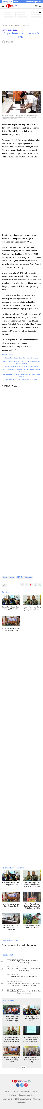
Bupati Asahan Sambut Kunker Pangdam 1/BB (21, 380)
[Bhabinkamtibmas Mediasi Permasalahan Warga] (31, 1051)
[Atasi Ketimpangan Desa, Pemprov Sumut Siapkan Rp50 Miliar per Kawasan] (32, 600)
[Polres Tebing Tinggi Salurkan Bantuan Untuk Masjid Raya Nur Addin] (32, 897)
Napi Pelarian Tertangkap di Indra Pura (24, 977)
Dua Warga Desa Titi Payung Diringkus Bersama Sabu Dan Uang (24, 970)
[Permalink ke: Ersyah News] (3, 41)
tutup (23, 1067)
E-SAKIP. (19, 577)
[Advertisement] (21, 67)
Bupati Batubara (8, 577)
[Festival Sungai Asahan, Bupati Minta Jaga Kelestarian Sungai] (11, 1010)
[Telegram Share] (35, 584)
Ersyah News (9, 41)
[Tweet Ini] (26, 584)
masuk (15, 945)
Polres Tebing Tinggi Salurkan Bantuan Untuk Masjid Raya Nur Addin (21, 371)
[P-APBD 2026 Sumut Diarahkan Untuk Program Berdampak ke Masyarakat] (31, 1030)
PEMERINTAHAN (13, 30)
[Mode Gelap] (36, 6)
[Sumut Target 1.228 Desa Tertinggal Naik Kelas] (11, 600)
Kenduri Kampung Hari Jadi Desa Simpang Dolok (21, 367)
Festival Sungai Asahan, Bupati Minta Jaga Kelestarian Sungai (24, 962)
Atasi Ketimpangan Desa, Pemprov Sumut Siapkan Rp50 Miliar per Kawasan (21, 362)
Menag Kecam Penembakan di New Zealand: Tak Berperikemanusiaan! (24, 992)
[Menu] (3, 6)
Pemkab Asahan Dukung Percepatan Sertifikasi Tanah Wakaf (21, 376)
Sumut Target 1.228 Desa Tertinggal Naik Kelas (21, 358)
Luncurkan (28, 577)
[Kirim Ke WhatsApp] (39, 584)
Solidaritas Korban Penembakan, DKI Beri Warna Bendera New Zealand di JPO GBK (24, 984)
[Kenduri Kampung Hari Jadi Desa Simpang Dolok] (11, 621)
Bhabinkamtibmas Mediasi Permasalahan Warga (31, 1060)
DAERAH (4, 30)
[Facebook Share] (22, 584)
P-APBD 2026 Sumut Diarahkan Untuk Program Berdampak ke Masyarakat (31, 1039)
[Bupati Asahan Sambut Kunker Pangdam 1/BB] (32, 918)
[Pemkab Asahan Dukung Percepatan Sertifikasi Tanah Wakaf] (11, 918)
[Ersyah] (11, 6)
